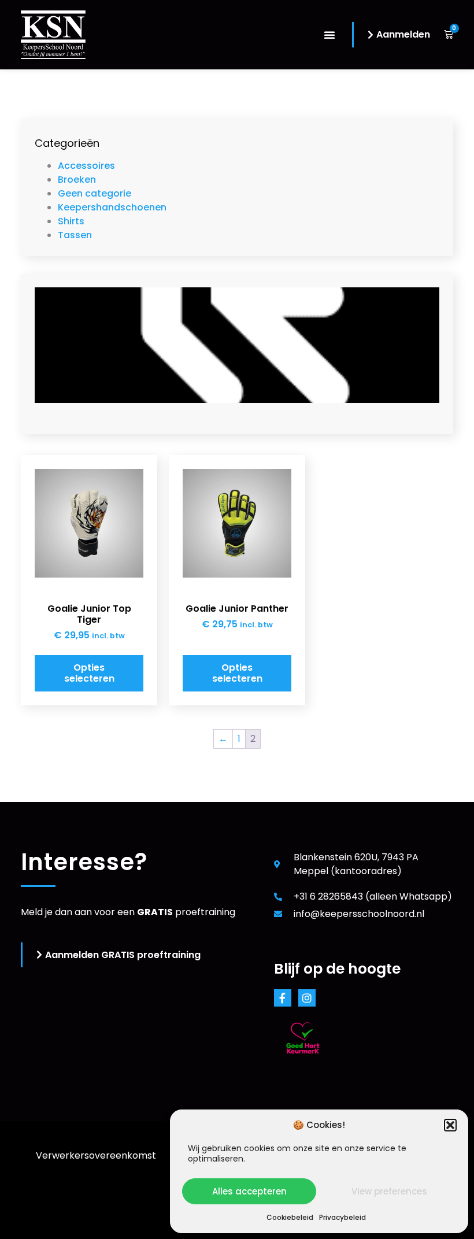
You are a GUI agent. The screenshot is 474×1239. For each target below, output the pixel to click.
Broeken (77, 179)
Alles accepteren (249, 1191)
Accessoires (86, 165)
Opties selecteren (89, 673)
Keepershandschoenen (112, 207)
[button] (450, 1125)
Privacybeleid (342, 1217)
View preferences (389, 1191)
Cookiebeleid (289, 1217)
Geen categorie (94, 193)
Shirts (71, 221)
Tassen (75, 235)
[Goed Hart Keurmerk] (303, 1065)
